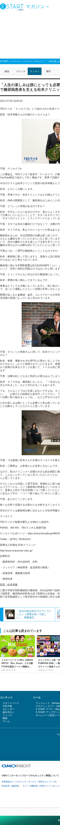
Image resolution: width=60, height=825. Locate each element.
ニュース (7, 715)
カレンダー (8, 709)
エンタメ (28, 61)
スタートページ (11, 703)
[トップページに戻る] (12, 6)
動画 (5, 718)
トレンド (21, 71)
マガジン (38, 61)
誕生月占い (8, 712)
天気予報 (7, 706)
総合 (7, 71)
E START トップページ (10, 61)
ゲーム (6, 721)
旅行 (48, 71)
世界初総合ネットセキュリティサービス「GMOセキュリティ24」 (30, 782)
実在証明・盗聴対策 (10, 786)
